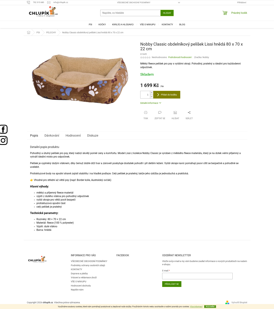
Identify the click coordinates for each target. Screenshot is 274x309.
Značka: (201, 57)
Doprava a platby (79, 273)
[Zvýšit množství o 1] (151, 93)
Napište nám (77, 289)
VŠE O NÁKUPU (78, 281)
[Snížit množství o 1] (151, 96)
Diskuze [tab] (92, 135)
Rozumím (210, 306)
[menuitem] (90, 24)
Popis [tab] (34, 135)
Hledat (167, 13)
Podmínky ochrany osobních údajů (88, 265)
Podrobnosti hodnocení (179, 57)
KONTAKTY (76, 269)
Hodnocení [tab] (73, 135)
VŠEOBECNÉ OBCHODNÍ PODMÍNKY (133, 2)
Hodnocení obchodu (81, 285)
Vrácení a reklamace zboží (84, 277)
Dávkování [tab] (51, 135)
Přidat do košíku (169, 94)
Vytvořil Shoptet (239, 302)
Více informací (196, 306)
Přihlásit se (172, 284)
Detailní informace (149, 103)
